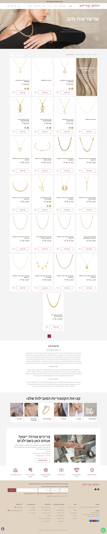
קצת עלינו (61, 507)
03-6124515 (19, 507)
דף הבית (94, 54)
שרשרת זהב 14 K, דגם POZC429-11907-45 (20, 159)
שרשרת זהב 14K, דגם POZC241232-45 (56, 315)
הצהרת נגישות (47, 521)
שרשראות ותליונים (80, 54)
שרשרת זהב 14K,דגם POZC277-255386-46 (65, 159)
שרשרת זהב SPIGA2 (90, 119)
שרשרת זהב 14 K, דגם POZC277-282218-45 (87, 159)
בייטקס (41, 530)
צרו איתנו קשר (60, 518)
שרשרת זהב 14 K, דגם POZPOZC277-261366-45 (89, 237)
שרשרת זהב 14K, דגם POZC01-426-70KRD (43, 276)
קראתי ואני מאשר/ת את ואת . (45, 493)
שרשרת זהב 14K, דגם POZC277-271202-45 (21, 237)
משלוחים (48, 515)
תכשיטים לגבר (73, 513)
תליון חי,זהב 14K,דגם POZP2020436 (68, 120)
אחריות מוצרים (60, 513)
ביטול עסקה (61, 521)
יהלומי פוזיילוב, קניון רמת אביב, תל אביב (89, 507)
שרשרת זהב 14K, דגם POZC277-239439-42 (65, 276)
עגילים (64, 419)
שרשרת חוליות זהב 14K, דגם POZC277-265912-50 (44, 237)
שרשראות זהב (70, 54)
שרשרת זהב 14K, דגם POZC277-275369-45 (87, 276)
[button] (70, 6)
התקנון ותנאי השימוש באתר (45, 493)
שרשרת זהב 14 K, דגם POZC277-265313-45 (20, 198)
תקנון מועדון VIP (47, 510)
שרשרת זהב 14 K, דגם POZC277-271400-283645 (87, 198)
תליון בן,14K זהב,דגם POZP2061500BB (45, 120)
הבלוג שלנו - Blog (60, 515)
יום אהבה (33, 507)
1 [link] (49, 336)
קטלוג (88, 54)
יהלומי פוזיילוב (53, 530)
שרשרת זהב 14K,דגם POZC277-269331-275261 (43, 159)
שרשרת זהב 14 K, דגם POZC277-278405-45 (65, 198)
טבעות (79, 419)
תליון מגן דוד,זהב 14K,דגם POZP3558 (22, 81)
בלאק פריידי (32, 510)
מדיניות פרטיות (47, 513)
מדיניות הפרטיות (29, 493)
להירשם (12, 490)
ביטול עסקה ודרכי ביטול (45, 518)
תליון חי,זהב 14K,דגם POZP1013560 (45, 198)
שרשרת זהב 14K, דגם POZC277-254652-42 (21, 276)
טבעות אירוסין (47, 419)
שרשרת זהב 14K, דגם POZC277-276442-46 (65, 237)
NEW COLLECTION (72, 507)
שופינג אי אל (32, 513)
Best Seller (93, 419)
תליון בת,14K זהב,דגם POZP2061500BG (23, 120)
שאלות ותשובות (60, 510)
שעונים (75, 515)
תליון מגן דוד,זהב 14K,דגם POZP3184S (67, 81)
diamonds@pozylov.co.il (16, 510)
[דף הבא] (57, 336)
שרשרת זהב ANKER (46, 80)
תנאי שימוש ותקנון (46, 507)
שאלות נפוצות (42, 460)
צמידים (19, 419)
